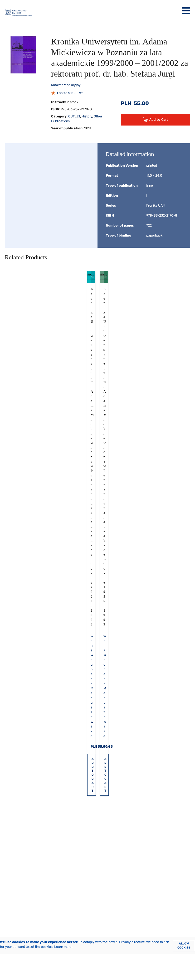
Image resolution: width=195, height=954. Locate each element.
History (87, 116)
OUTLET (74, 116)
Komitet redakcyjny (66, 85)
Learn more (63, 947)
